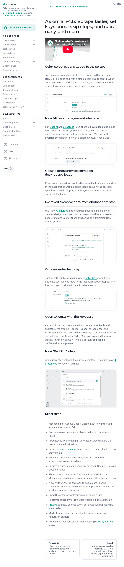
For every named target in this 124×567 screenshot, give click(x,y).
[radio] (6, 168)
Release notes (10, 70)
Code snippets (10, 122)
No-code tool (11, 36)
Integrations (9, 53)
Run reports (9, 102)
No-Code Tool (63, 6)
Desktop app (9, 65)
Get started (9, 49)
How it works (9, 44)
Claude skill (9, 135)
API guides (62, 210)
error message (68, 449)
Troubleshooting (11, 61)
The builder (9, 40)
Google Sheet (106, 521)
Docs (51, 6)
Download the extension (14, 13)
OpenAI (54, 126)
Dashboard (8, 81)
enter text (91, 278)
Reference (8, 57)
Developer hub (11, 114)
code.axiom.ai (9, 15)
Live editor (8, 85)
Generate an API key (13, 107)
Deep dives (9, 126)
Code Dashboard (12, 77)
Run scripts (9, 94)
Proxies (53, 504)
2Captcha (68, 126)
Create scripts (10, 90)
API (5, 118)
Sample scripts (11, 98)
